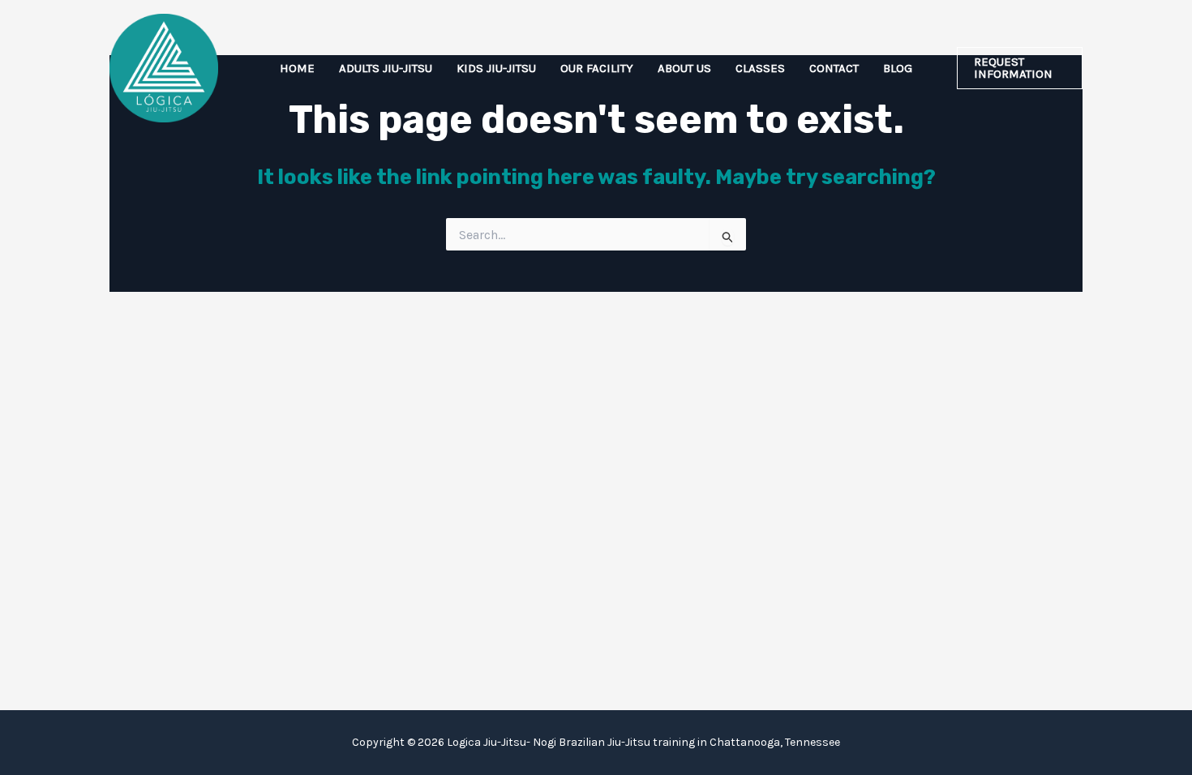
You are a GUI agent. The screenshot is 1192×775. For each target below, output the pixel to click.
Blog (897, 68)
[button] (1020, 68)
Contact (834, 68)
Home (297, 68)
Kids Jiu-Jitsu (496, 68)
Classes (760, 68)
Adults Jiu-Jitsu (385, 68)
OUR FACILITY (596, 68)
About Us (684, 68)
